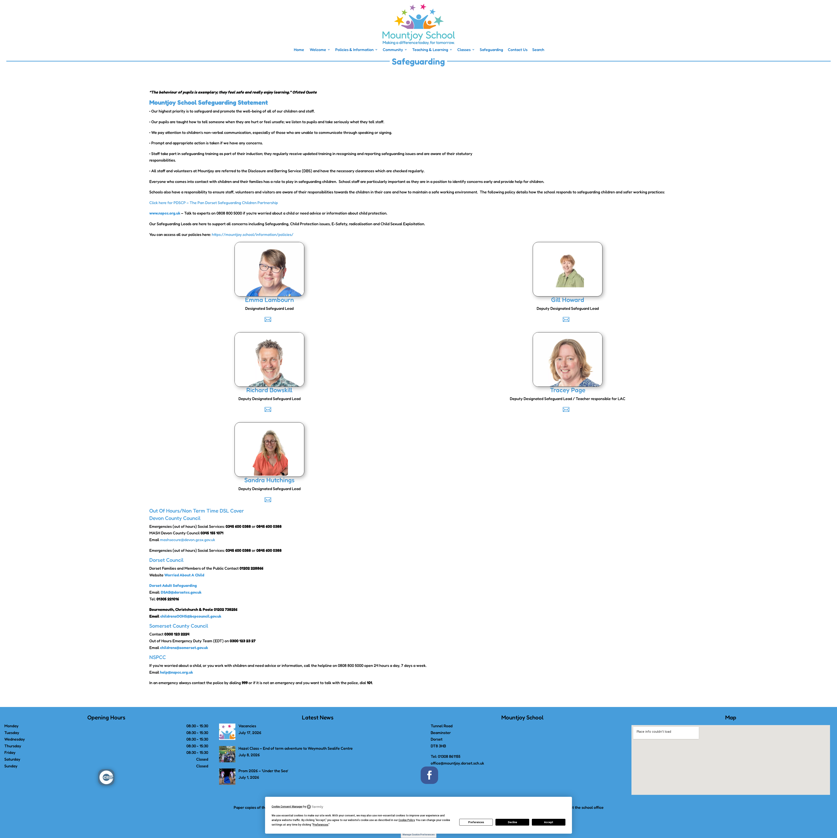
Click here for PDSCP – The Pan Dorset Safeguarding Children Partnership (213, 202)
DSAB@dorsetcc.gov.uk (181, 592)
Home (298, 50)
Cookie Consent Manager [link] (287, 806)
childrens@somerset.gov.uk (184, 647)
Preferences (476, 822)
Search (538, 50)
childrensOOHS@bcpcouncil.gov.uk (190, 616)
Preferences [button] (320, 824)
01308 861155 (449, 756)
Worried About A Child (184, 574)
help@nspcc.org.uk (176, 672)
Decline (512, 822)
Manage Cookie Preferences (419, 834)
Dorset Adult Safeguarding (173, 585)
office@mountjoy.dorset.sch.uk (457, 763)
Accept (548, 822)
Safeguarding (491, 50)
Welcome (317, 50)
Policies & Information (354, 50)
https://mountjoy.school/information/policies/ (252, 234)
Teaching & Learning (430, 50)
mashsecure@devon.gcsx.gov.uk (187, 539)
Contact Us (517, 50)
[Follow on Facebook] (429, 775)
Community (393, 50)
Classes (464, 50)
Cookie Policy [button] (406, 820)
